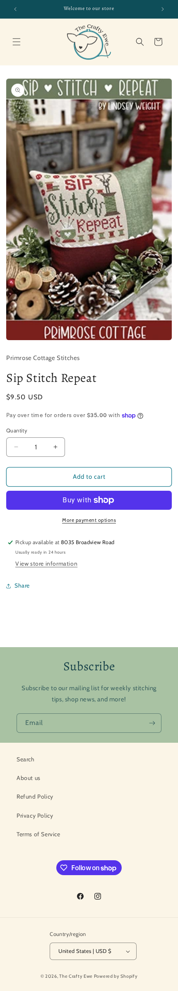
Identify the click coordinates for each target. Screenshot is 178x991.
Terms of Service (38, 834)
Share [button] (22, 585)
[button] (16, 42)
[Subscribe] (152, 723)
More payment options (89, 520)
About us (29, 778)
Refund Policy (35, 796)
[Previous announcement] (15, 9)
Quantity (16, 430)
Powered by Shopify (116, 976)
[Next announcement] (163, 9)
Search (26, 759)
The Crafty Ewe (76, 976)
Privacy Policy (35, 815)
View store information (46, 563)
